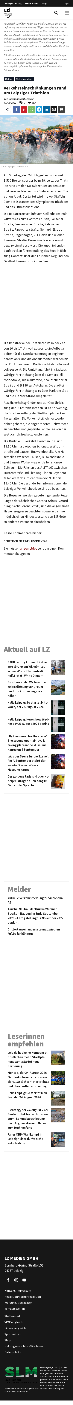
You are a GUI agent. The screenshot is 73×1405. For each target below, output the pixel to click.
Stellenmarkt (31, 3)
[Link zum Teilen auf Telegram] (39, 109)
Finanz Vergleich (15, 1328)
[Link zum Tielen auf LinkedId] (46, 109)
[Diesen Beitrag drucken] (61, 109)
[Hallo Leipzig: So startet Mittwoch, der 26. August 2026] (57, 707)
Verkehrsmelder (24, 79)
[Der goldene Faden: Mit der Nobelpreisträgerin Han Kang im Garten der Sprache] (57, 781)
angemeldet (28, 548)
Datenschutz (12, 1352)
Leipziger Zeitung (13, 3)
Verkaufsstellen (14, 1308)
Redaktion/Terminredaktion (22, 1296)
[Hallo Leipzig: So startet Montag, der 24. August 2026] (57, 1098)
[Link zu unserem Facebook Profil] (8, 1280)
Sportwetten (12, 1334)
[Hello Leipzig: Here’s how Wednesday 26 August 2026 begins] (57, 724)
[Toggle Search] (56, 13)
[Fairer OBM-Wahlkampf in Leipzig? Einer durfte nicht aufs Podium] (57, 1139)
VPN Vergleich (13, 1322)
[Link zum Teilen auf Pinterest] (24, 109)
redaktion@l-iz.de (13, 66)
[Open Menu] (67, 13)
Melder (8, 79)
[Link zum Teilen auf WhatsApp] (31, 109)
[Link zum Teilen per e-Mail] (54, 109)
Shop (44, 3)
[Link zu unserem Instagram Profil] (16, 1280)
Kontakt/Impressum (17, 1290)
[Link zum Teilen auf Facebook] (16, 109)
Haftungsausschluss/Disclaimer (24, 1346)
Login (66, 3)
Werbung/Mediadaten (18, 1302)
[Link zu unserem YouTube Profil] (24, 1280)
